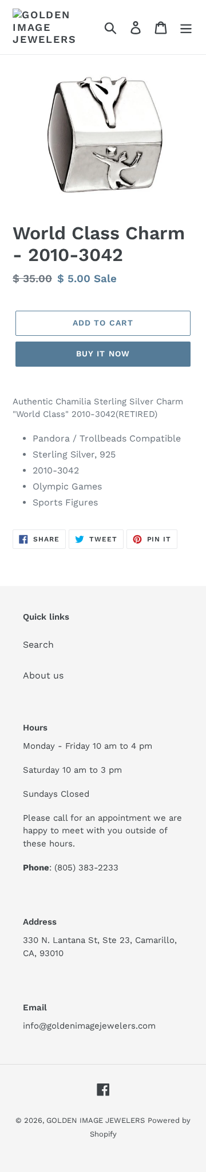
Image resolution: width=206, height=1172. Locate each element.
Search (38, 644)
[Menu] (186, 27)
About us (43, 675)
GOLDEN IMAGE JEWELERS (95, 1120)
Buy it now (103, 353)
